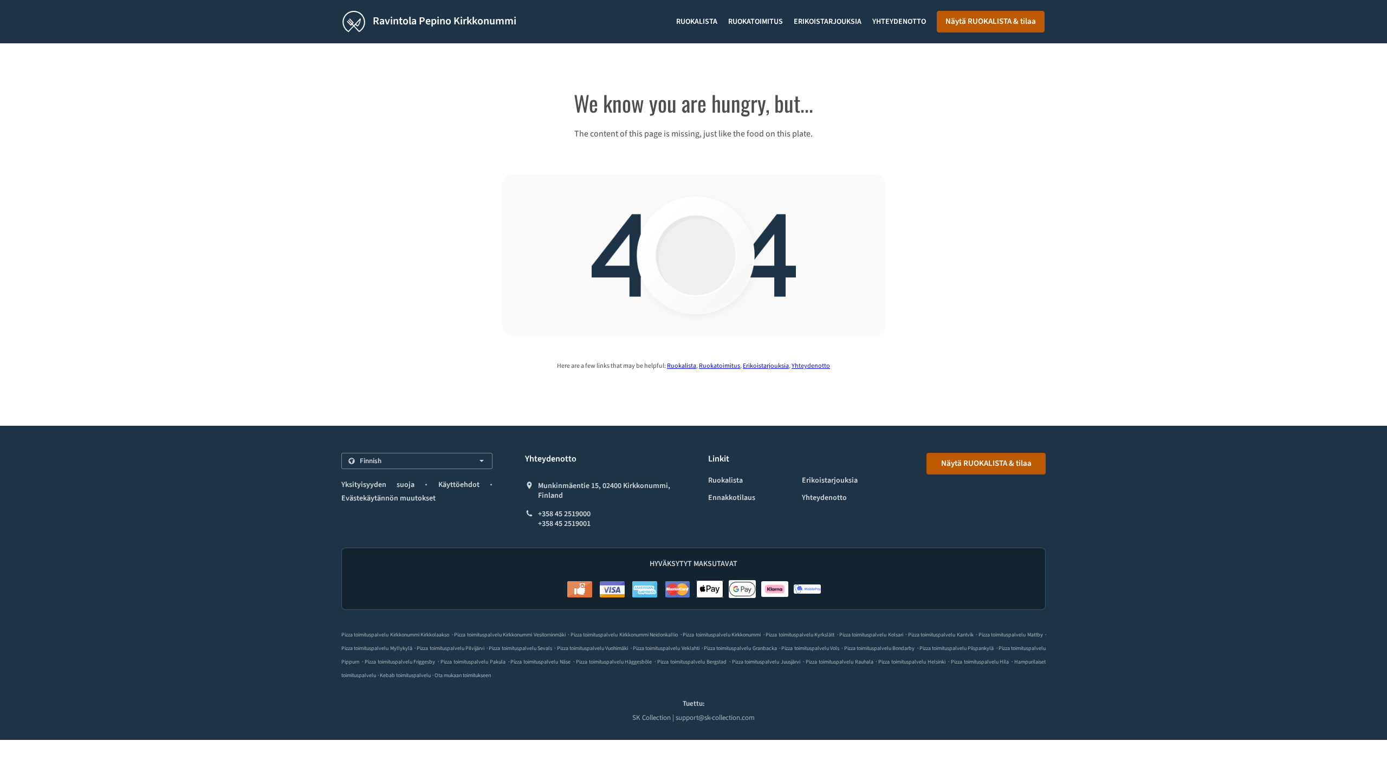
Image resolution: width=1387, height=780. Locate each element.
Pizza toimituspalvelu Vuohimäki (592, 648)
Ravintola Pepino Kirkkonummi (443, 21)
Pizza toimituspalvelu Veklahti (666, 648)
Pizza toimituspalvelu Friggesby (400, 662)
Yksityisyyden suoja (377, 484)
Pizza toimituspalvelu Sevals (520, 648)
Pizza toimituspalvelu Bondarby (879, 648)
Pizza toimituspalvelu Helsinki (911, 662)
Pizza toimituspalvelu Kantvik (941, 635)
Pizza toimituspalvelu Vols (810, 648)
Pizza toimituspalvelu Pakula (472, 662)
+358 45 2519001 (564, 524)
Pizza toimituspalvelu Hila (980, 662)
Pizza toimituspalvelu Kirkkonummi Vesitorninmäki (509, 635)
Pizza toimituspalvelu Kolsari (871, 635)
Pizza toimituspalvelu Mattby (1010, 635)
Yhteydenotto (899, 21)
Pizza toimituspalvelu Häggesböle (614, 662)
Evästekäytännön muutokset (388, 498)
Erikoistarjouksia (827, 21)
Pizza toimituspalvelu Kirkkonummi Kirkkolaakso (395, 635)
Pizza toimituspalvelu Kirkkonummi (722, 635)
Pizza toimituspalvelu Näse (540, 662)
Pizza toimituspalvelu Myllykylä (376, 648)
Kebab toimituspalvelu (406, 675)
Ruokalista (696, 21)
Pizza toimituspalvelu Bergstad (692, 662)
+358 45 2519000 (564, 514)
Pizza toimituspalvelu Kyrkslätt (800, 635)
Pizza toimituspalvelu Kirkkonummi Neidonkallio (624, 635)
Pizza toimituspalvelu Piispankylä (956, 648)
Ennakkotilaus (731, 497)
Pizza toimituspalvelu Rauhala (839, 662)
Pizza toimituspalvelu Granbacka (740, 648)
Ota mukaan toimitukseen (463, 675)
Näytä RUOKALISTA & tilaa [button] (990, 21)
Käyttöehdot (458, 484)
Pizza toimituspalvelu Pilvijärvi (450, 648)
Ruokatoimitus (755, 21)
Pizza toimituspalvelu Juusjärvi (766, 662)
